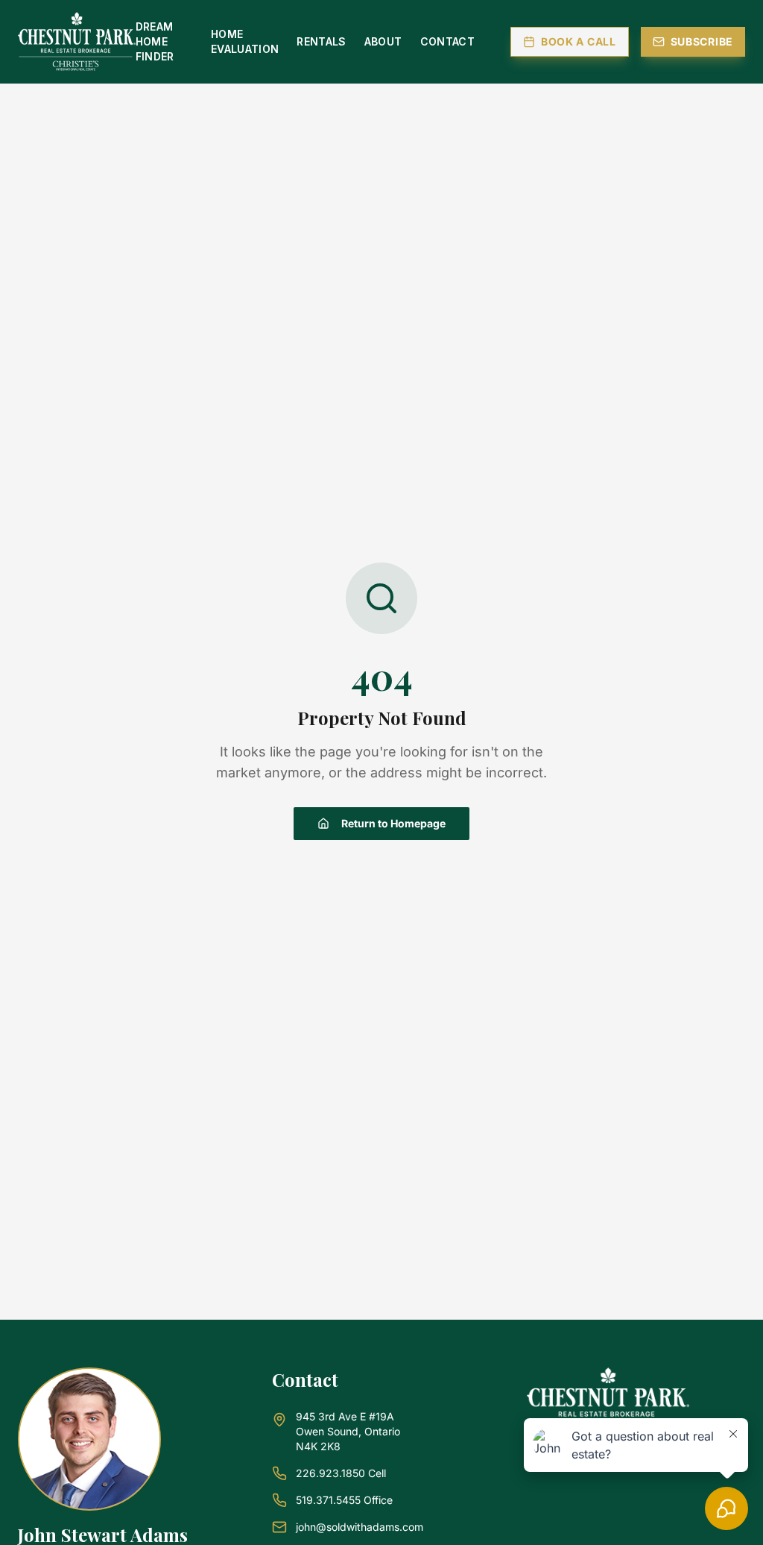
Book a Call (578, 41)
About (383, 41)
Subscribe (702, 41)
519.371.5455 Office (344, 1500)
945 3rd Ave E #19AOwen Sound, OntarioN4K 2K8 (348, 1431)
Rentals (321, 41)
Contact (447, 41)
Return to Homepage (393, 823)
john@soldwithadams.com (359, 1526)
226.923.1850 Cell (341, 1473)
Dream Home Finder (155, 41)
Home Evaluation (245, 41)
